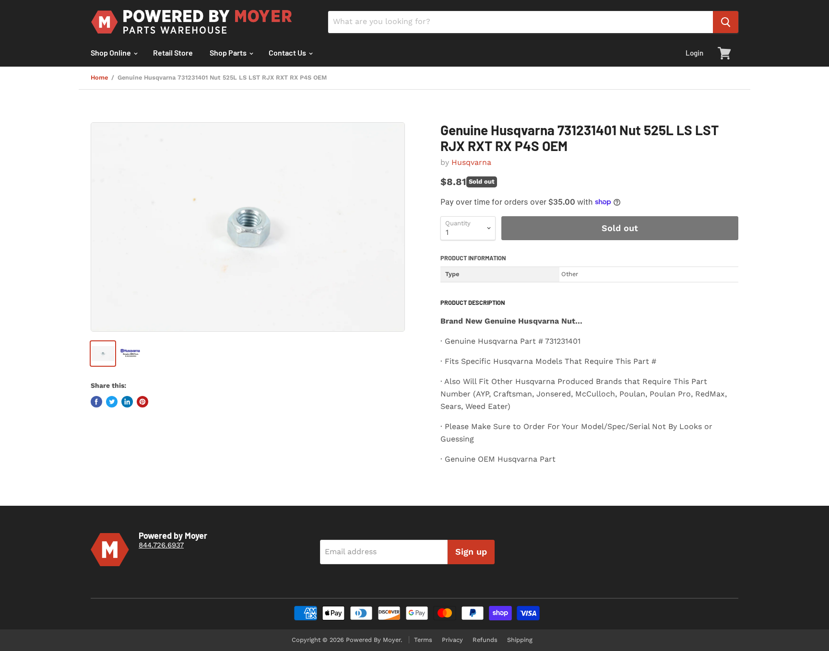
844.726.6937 (161, 545)
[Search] (725, 22)
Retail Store (173, 52)
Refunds (485, 639)
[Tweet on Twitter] (112, 401)
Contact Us (288, 52)
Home (99, 77)
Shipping (520, 639)
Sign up (471, 551)
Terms (423, 639)
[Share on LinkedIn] (127, 401)
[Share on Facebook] (96, 401)
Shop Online (111, 52)
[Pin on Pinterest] (142, 401)
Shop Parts (229, 52)
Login (694, 52)
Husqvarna (471, 162)
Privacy (452, 639)
